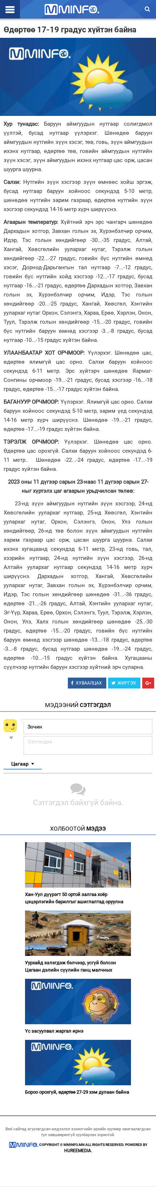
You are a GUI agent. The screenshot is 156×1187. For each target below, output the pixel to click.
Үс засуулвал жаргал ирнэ (54, 1031)
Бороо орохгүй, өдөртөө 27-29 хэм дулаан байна (77, 1092)
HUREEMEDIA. (78, 1150)
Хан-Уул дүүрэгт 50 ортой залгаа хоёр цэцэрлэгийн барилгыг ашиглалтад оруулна (74, 898)
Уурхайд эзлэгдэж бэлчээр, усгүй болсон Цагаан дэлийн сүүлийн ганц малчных (70, 966)
